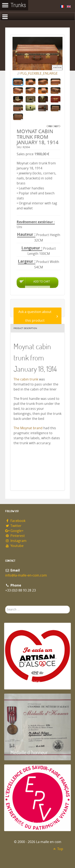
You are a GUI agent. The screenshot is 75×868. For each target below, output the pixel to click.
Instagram (18, 541)
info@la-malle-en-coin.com (26, 575)
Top (59, 849)
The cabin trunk (26, 379)
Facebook (17, 521)
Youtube (17, 546)
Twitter (15, 526)
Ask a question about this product (34, 316)
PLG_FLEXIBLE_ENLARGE (39, 73)
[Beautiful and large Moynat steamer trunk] (49, 126)
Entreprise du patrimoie (33, 823)
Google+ (17, 531)
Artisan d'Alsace (25, 681)
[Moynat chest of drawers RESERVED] (57, 126)
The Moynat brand (28, 428)
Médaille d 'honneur (29, 752)
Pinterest (17, 536)
